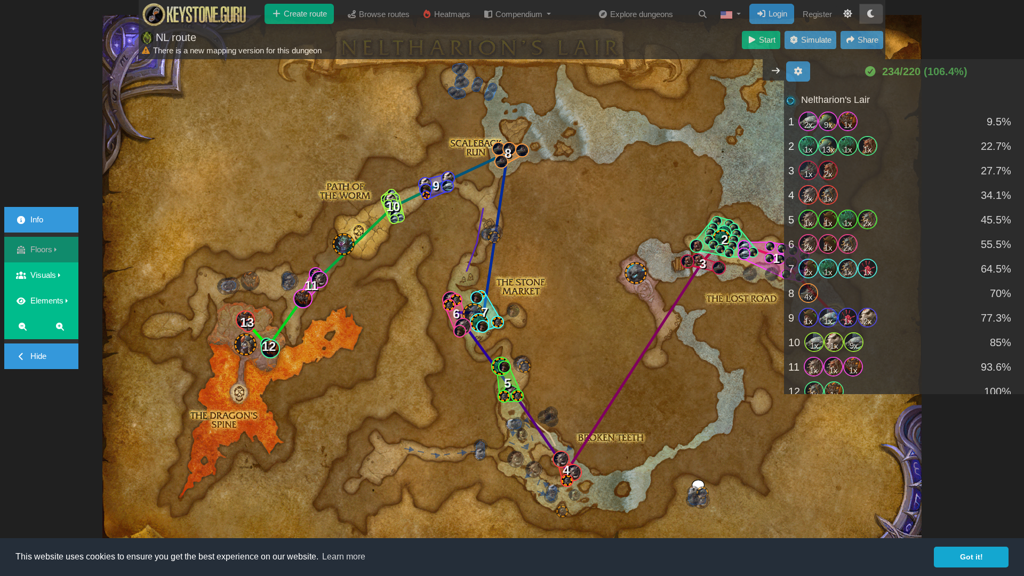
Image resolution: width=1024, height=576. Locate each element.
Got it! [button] (971, 557)
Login (776, 13)
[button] (730, 14)
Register (817, 14)
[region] (904, 241)
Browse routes (383, 14)
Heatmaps (451, 14)
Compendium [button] (519, 14)
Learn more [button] (343, 556)
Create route (304, 13)
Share (866, 39)
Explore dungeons (640, 14)
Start (766, 39)
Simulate (815, 39)
